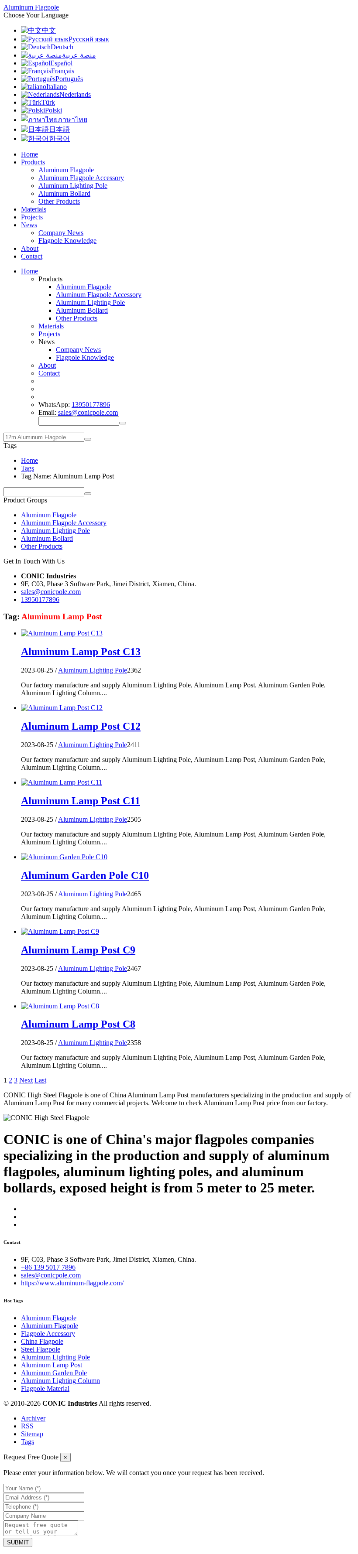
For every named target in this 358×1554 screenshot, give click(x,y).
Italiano (56, 86)
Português (69, 78)
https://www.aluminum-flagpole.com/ (72, 1283)
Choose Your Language (36, 15)
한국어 (59, 138)
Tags (27, 468)
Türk (48, 102)
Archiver (33, 1418)
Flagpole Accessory (48, 1333)
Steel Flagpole (40, 1349)
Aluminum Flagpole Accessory (81, 177)
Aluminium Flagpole (49, 1325)
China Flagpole (42, 1341)
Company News (60, 232)
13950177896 (91, 404)
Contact (31, 256)
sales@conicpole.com (88, 412)
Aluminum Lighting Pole (72, 185)
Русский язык (89, 39)
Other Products (59, 201)
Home (29, 154)
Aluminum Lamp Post (51, 1365)
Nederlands (75, 94)
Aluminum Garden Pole (54, 1372)
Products (33, 162)
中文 (49, 30)
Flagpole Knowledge (67, 240)
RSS (27, 1426)
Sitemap (32, 1434)
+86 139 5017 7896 (48, 1267)
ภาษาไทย (72, 119)
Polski (53, 110)
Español (61, 63)
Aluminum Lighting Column (60, 1380)
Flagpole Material (45, 1388)
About (29, 248)
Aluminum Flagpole (66, 170)
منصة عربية (79, 55)
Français (62, 71)
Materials (33, 209)
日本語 (59, 129)
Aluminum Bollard (64, 193)
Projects (32, 217)
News (29, 225)
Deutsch (62, 47)
